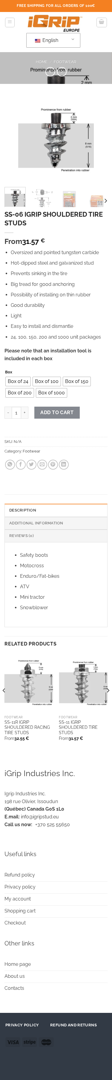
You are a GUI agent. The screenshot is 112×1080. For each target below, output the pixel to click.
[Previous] (14, 139)
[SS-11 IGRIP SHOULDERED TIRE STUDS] (83, 683)
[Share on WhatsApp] (10, 465)
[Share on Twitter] (31, 465)
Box (8, 372)
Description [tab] (22, 510)
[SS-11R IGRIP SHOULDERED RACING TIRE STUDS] (28, 683)
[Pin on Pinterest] (53, 465)
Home (41, 62)
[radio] (18, 381)
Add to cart (56, 412)
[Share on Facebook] (21, 465)
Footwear (65, 62)
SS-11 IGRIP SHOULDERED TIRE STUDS (78, 727)
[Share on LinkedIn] (64, 465)
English (49, 40)
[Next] (98, 139)
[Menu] (10, 22)
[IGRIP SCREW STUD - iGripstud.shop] (55, 22)
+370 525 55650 (52, 824)
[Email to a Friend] (42, 465)
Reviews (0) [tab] (21, 535)
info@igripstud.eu (40, 817)
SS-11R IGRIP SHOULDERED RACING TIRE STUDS (27, 727)
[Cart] (101, 22)
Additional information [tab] (36, 523)
